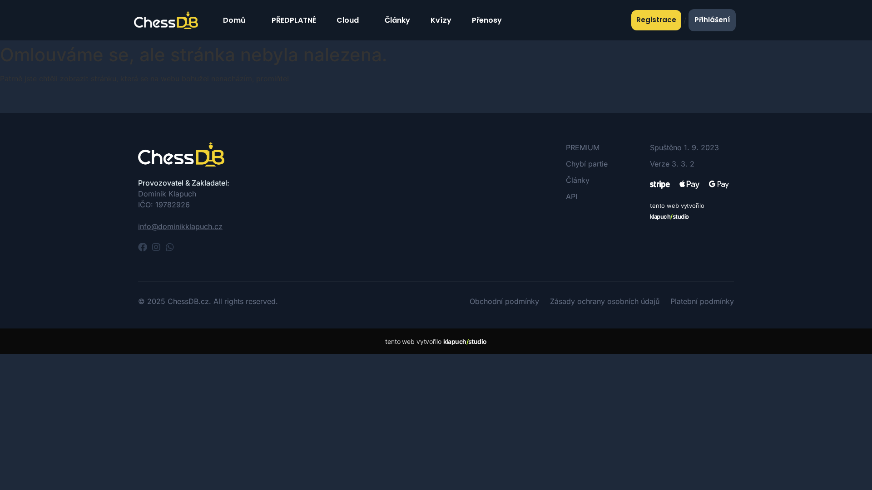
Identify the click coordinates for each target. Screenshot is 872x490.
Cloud (348, 20)
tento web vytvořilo (435, 341)
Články (397, 20)
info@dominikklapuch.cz (180, 226)
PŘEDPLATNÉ (294, 20)
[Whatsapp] (169, 247)
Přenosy (487, 20)
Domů (234, 20)
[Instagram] (156, 247)
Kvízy (441, 20)
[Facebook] (142, 247)
